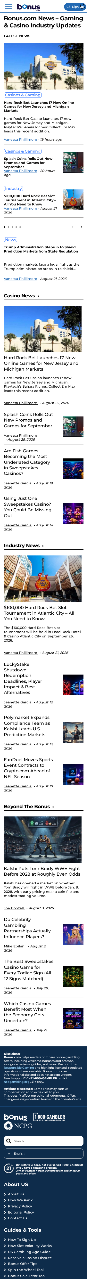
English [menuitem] (19, 1153)
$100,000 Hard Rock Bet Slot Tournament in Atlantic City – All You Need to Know (30, 200)
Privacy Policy (20, 1206)
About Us (16, 1194)
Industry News (22, 545)
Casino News (19, 296)
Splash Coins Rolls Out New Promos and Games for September (28, 163)
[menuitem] (43, 1154)
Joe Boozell (14, 908)
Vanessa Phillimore (20, 139)
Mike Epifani (15, 946)
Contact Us (17, 1218)
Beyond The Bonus (27, 806)
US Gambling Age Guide (29, 1252)
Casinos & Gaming (23, 95)
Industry (13, 188)
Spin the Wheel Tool (26, 1270)
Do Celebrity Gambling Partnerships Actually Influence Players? (27, 928)
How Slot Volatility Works (30, 1246)
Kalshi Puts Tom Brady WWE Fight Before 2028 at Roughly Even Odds (42, 871)
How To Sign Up (22, 1240)
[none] (43, 1154)
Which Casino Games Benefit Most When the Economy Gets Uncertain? (27, 1012)
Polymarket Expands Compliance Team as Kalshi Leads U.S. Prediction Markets (27, 726)
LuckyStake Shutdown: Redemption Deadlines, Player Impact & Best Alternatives (23, 678)
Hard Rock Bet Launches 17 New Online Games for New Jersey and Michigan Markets (39, 107)
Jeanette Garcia (18, 483)
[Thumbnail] (43, 329)
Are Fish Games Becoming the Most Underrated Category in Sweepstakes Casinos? (27, 462)
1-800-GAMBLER (72, 1164)
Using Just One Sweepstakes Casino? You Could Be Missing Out (27, 507)
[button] (9, 7)
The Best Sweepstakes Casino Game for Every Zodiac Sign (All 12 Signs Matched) (28, 970)
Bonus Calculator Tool (27, 1276)
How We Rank (20, 1200)
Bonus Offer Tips (22, 1264)
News (10, 239)
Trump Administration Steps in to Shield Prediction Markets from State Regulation (41, 249)
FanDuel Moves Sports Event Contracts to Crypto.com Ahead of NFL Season (28, 768)
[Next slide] (80, 226)
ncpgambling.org (17, 1081)
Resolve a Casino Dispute (30, 1258)
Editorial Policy (21, 1212)
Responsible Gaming (19, 1067)
